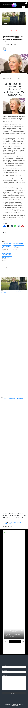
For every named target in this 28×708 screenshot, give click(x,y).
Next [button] (23, 641)
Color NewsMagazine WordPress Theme (16, 703)
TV (6, 268)
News (4, 268)
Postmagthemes (14, 705)
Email (5, 670)
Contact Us (14, 693)
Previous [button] (6, 641)
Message (4, 675)
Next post (20, 508)
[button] (23, 7)
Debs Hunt (6, 50)
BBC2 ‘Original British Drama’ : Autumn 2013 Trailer (18, 245)
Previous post (8, 508)
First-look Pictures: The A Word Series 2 (14, 631)
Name (5, 665)
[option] (14, 585)
